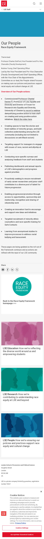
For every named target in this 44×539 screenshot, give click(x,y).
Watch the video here (23, 119)
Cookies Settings (22, 528)
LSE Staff (7, 9)
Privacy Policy (20, 523)
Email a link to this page (3, 269)
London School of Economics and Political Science (4, 3)
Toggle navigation (41, 9)
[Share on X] (17, 269)
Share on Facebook (7, 269)
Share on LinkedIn (12, 269)
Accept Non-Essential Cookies (22, 534)
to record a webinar (31, 110)
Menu (40, 3)
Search (34, 3)
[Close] (41, 491)
